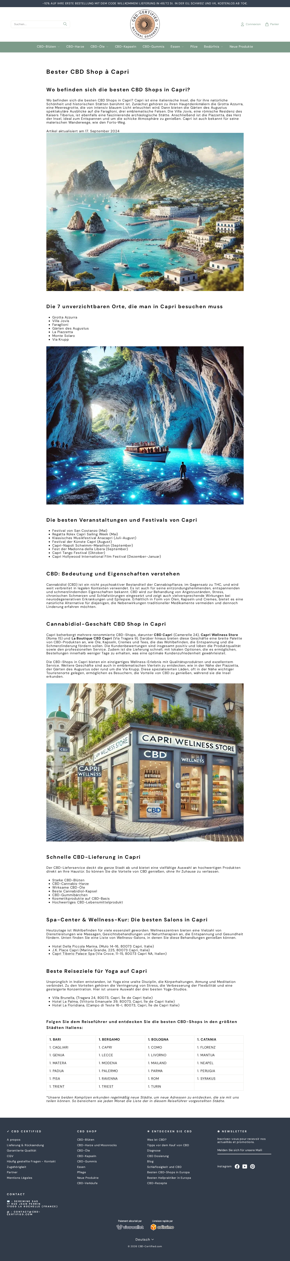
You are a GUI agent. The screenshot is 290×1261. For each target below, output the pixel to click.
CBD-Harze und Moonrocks (97, 1145)
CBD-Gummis (154, 46)
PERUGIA (207, 1071)
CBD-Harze (75, 46)
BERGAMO (111, 1039)
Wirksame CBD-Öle (68, 887)
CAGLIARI (60, 1047)
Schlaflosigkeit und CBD (164, 1167)
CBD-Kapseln (125, 46)
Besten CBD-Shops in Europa (168, 1172)
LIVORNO (159, 1055)
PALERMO (110, 1071)
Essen (175, 46)
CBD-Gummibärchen (70, 895)
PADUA (58, 1071)
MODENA (109, 1063)
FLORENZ (208, 1047)
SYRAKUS (208, 1078)
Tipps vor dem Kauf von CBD (168, 1145)
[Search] (65, 24)
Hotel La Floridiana (68, 1005)
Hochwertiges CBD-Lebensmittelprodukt (87, 902)
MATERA (59, 1063)
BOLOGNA (160, 1039)
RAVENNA (110, 1078)
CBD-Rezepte (157, 1183)
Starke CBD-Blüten (68, 880)
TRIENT (59, 1086)
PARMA (157, 1071)
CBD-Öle (98, 46)
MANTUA (207, 1055)
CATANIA (208, 1039)
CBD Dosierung (158, 1156)
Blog (150, 1161)
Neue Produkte (241, 46)
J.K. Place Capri (65, 950)
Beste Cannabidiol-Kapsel (74, 891)
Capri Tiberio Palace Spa (73, 953)
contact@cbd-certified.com (24, 1213)
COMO (156, 1047)
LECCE (107, 1055)
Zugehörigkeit (16, 1167)
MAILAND (159, 1063)
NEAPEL (207, 1063)
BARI (57, 1039)
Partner (12, 1172)
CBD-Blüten (46, 46)
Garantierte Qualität (21, 1150)
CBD (101, 100)
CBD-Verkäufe (87, 1183)
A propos (14, 1139)
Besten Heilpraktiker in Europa (169, 1178)
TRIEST (107, 1086)
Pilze (194, 46)
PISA (56, 1078)
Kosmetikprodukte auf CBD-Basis (81, 898)
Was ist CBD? (157, 1139)
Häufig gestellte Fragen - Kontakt (31, 1161)
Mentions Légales (19, 1178)
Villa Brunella (63, 998)
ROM (155, 1078)
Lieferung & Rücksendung (25, 1145)
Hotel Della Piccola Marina (74, 946)
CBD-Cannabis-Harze (70, 883)
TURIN (156, 1086)
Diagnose (154, 1150)
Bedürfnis (211, 46)
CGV (10, 1156)
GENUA (59, 1055)
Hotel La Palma (65, 1001)
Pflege (81, 1172)
